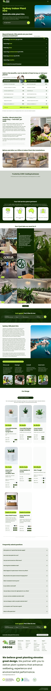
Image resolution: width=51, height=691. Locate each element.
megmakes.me (46, 688)
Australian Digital (46, 689)
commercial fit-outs (27, 204)
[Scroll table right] (25, 81)
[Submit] (45, 317)
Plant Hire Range (9, 126)
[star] (19, 234)
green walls (17, 204)
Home (4, 5)
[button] (17, 23)
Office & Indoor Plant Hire (9, 5)
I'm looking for (7, 316)
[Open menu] (47, 1)
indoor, (10, 204)
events (20, 204)
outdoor (13, 204)
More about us (44, 205)
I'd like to (38, 316)
